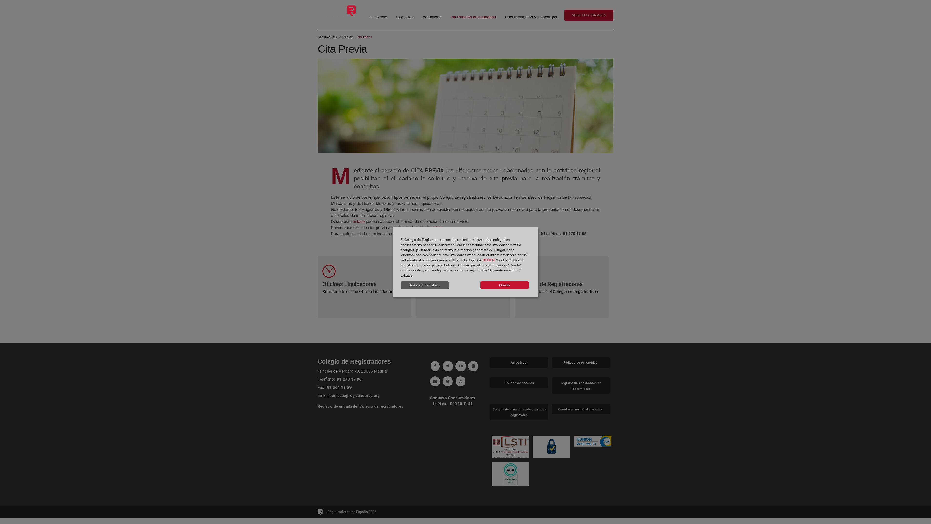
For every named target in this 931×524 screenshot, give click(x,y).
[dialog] (465, 262)
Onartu (504, 285)
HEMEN (488, 260)
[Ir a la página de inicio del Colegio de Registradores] (337, 13)
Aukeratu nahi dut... (425, 285)
